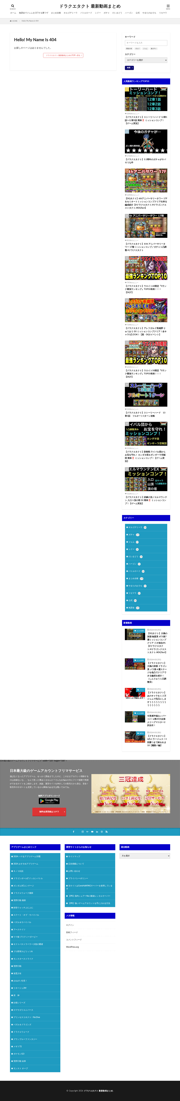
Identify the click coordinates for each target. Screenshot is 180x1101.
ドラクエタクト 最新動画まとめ (90, 6)
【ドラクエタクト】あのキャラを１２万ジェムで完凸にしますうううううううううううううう (156, 699)
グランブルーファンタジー (25, 1039)
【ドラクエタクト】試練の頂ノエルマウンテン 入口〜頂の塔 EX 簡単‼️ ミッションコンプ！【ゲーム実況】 (146, 500)
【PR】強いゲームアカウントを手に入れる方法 (89, 903)
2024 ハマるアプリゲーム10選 (27, 857)
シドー (98, 13)
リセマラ (163, 13)
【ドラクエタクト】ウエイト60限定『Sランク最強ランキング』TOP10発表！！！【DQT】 (145, 289)
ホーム (13, 13)
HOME (14, 21)
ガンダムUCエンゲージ (24, 886)
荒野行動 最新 (20, 900)
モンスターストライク (23, 959)
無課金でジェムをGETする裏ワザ (33, 13)
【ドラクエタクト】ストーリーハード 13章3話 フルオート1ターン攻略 (145, 414)
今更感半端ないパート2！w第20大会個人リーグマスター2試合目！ (156, 721)
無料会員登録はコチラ (49, 812)
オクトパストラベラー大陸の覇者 (28, 944)
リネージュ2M (20, 988)
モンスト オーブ (21, 1069)
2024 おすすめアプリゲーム (26, 864)
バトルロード (86, 13)
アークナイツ (19, 930)
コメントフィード (74, 940)
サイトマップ (74, 857)
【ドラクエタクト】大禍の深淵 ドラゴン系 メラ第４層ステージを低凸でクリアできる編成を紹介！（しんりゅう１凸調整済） (157, 672)
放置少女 (17, 973)
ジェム (145, 48)
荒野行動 (17, 966)
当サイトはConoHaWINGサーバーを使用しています (89, 887)
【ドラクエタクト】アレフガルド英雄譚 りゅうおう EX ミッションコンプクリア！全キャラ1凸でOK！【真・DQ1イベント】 (146, 331)
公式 (138, 13)
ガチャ (107, 13)
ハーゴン (129, 13)
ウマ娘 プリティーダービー (26, 937)
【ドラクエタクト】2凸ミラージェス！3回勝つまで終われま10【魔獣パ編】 (157, 741)
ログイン (70, 925)
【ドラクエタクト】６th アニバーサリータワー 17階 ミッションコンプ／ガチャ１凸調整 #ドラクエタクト (145, 247)
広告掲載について (76, 864)
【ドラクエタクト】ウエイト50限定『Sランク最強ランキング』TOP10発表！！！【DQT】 (145, 374)
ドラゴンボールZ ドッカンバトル (28, 878)
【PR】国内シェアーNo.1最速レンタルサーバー (89, 896)
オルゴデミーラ (70, 13)
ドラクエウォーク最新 (23, 893)
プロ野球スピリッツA (23, 952)
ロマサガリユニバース (23, 1010)
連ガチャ (154, 48)
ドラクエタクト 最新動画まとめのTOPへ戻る (63, 55)
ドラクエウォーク (21, 1032)
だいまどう (117, 13)
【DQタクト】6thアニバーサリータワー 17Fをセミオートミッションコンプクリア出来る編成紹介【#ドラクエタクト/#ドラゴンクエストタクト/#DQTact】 (146, 203)
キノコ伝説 (18, 871)
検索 (128, 67)
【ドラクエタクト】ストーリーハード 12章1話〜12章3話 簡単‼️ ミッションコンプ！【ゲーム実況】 (146, 120)
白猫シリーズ (19, 1003)
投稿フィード (72, 932)
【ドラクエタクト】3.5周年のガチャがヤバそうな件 (145, 161)
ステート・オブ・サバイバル (26, 915)
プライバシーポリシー (78, 878)
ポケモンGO (19, 1054)
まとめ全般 (56, 13)
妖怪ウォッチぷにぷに (23, 908)
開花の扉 (129, 48)
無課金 (134, 608)
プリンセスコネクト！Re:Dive (27, 1017)
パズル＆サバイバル (22, 922)
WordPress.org (72, 947)
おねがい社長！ (20, 981)
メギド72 (18, 1047)
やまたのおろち (149, 13)
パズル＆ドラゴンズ (22, 1025)
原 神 (16, 995)
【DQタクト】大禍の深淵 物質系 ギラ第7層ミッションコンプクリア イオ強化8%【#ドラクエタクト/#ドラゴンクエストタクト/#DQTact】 (157, 642)
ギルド (137, 48)
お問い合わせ (74, 871)
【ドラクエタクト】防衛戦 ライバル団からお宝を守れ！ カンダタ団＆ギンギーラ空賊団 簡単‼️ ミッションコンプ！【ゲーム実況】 (145, 456)
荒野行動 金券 (20, 1061)
